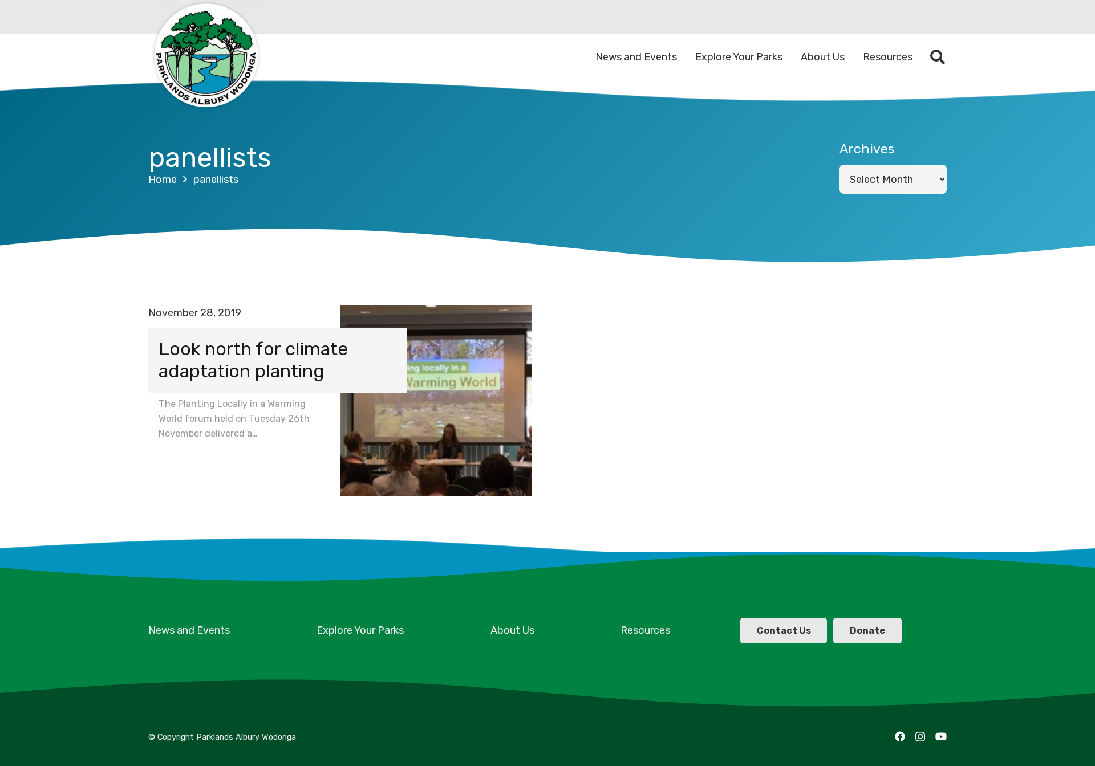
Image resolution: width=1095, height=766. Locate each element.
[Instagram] (920, 737)
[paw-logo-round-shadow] (205, 57)
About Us (512, 630)
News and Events (189, 630)
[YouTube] (941, 736)
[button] (938, 57)
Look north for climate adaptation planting (253, 360)
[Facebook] (900, 736)
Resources (645, 630)
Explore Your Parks (360, 630)
